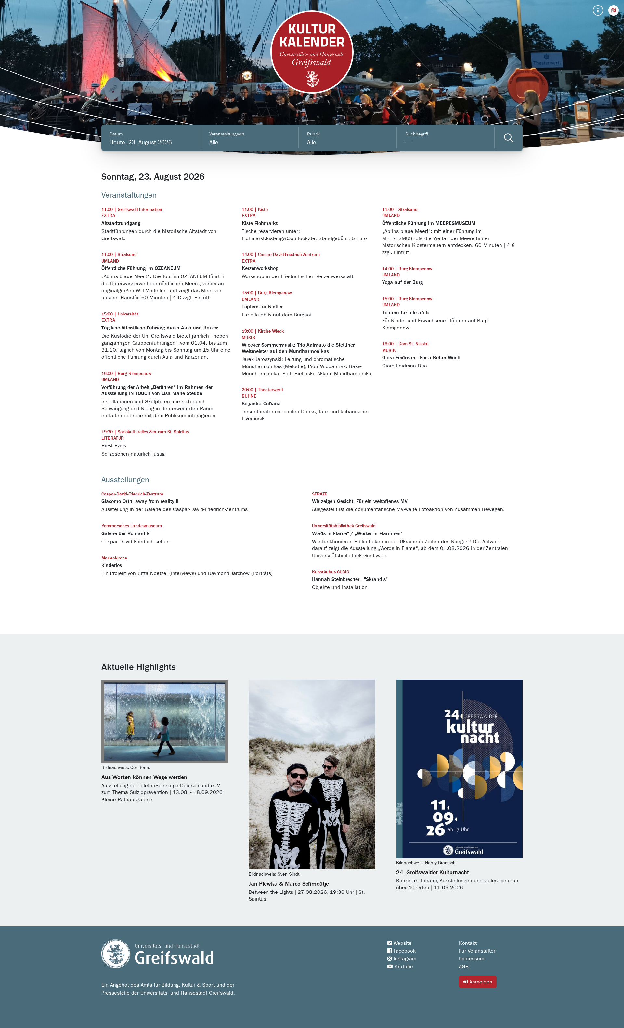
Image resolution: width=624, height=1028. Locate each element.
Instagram (404, 958)
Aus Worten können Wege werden (144, 777)
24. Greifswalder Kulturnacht (432, 873)
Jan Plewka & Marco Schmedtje (289, 884)
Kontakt (468, 943)
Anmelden (480, 981)
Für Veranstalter (477, 951)
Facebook (404, 951)
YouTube (403, 966)
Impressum (471, 958)
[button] (613, 10)
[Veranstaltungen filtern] (509, 137)
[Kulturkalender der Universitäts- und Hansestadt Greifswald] (312, 52)
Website (402, 943)
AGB (464, 966)
